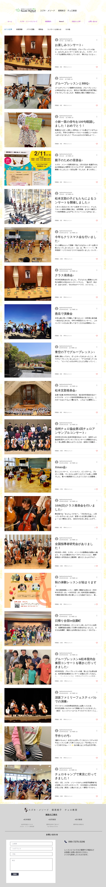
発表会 (41, 29)
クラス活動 (30, 29)
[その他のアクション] (97, 40)
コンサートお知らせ (54, 29)
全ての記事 (8, 29)
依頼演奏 (19, 29)
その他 (67, 29)
